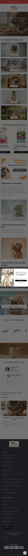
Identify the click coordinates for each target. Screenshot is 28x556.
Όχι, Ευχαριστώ (21, 282)
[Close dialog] (27, 269)
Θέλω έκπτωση (21, 280)
